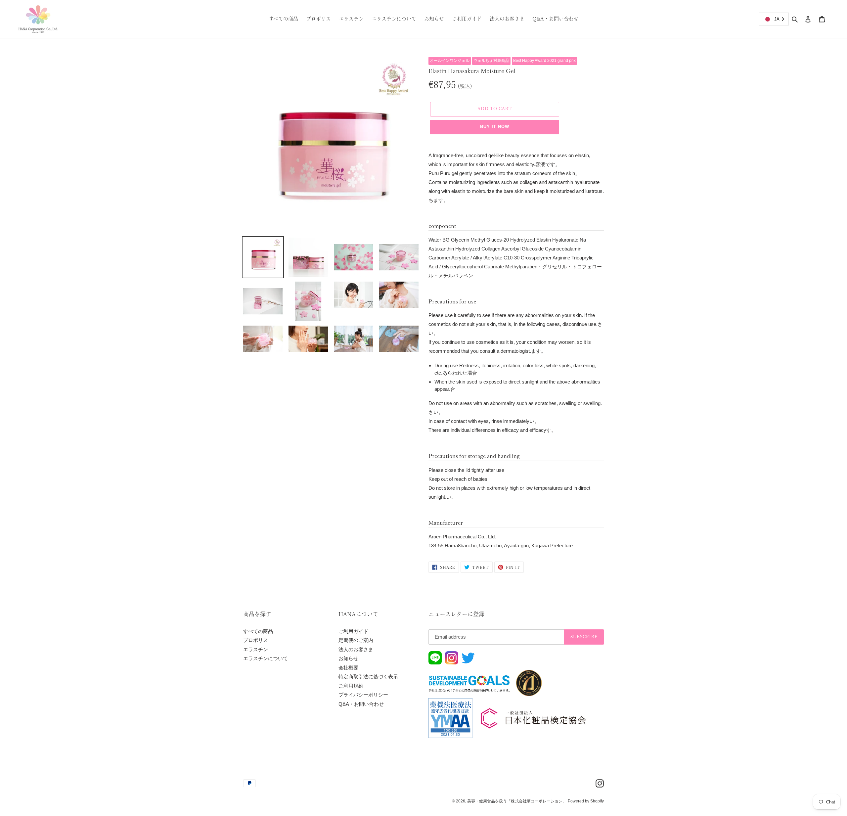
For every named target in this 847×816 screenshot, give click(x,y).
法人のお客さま (355, 649)
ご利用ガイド (353, 631)
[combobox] (774, 19)
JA (777, 19)
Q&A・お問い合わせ (361, 704)
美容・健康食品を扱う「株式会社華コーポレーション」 (516, 801)
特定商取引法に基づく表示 (368, 676)
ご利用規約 (350, 686)
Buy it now (494, 126)
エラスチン (255, 649)
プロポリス (255, 640)
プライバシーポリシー (363, 695)
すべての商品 (258, 631)
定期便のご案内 (355, 640)
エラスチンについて (265, 658)
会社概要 (348, 667)
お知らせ (348, 658)
